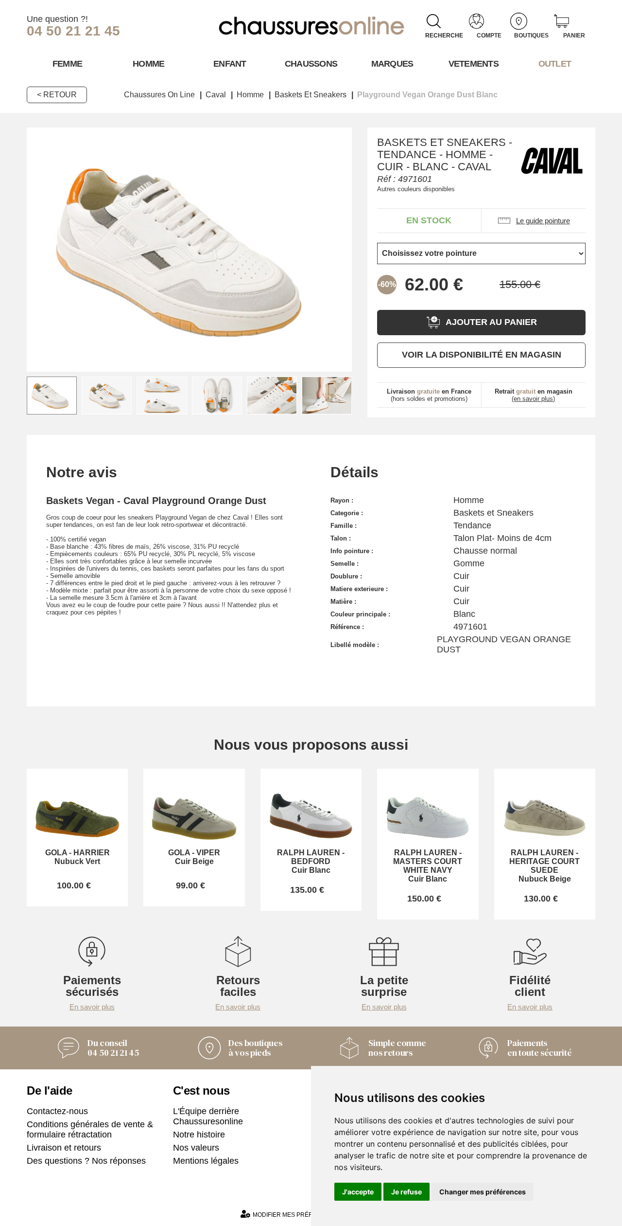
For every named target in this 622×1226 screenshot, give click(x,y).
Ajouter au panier (491, 322)
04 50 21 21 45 (73, 30)
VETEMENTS (474, 64)
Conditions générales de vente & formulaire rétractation (90, 1129)
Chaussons (311, 64)
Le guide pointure (543, 220)
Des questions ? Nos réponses (86, 1161)
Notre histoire (199, 1134)
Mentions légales (206, 1161)
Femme (67, 64)
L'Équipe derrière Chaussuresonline (208, 1116)
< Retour (57, 94)
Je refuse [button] (406, 1192)
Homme (148, 64)
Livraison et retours (64, 1148)
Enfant (229, 64)
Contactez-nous (57, 1111)
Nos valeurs (196, 1148)
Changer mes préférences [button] (482, 1192)
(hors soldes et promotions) (429, 395)
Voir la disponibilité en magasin (481, 355)
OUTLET (554, 64)
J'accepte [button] (358, 1192)
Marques (392, 64)
